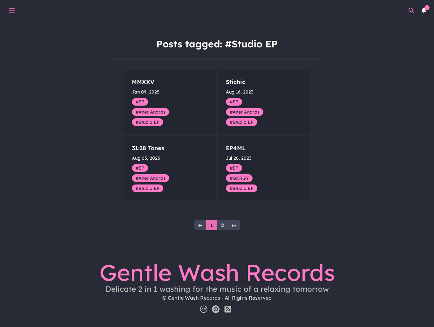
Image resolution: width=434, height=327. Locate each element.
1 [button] (211, 225)
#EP (140, 102)
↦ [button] (234, 225)
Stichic (235, 82)
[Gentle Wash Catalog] (215, 309)
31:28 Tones (148, 148)
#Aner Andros (151, 112)
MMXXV (143, 82)
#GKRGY (239, 178)
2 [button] (222, 225)
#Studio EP (147, 122)
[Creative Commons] (203, 309)
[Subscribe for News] (228, 309)
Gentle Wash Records (217, 272)
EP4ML (236, 148)
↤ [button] (200, 225)
